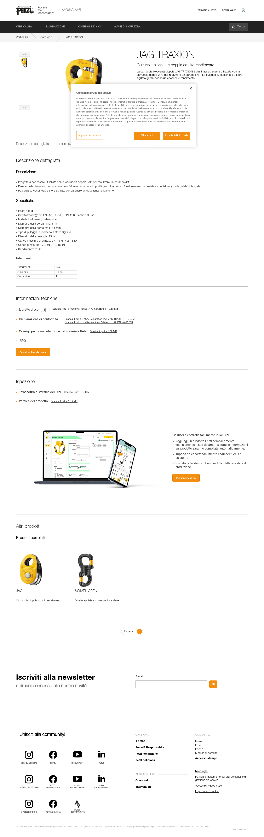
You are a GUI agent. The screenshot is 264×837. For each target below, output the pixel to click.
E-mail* (139, 676)
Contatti (190, 25)
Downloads (229, 10)
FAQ (188, 19)
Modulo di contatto (206, 753)
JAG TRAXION (74, 37)
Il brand (140, 741)
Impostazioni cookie (89, 136)
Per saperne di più (186, 478)
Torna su (129, 631)
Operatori (71, 10)
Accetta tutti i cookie (176, 136)
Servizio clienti (207, 10)
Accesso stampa (206, 758)
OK (213, 684)
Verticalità (24, 27)
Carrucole (46, 37)
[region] (133, 115)
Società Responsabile (149, 747)
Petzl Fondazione (146, 754)
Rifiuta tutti (147, 136)
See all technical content (33, 352)
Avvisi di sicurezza (127, 27)
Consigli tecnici (89, 27)
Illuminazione (55, 27)
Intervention (143, 787)
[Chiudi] (191, 88)
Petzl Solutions (145, 760)
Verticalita (22, 37)
